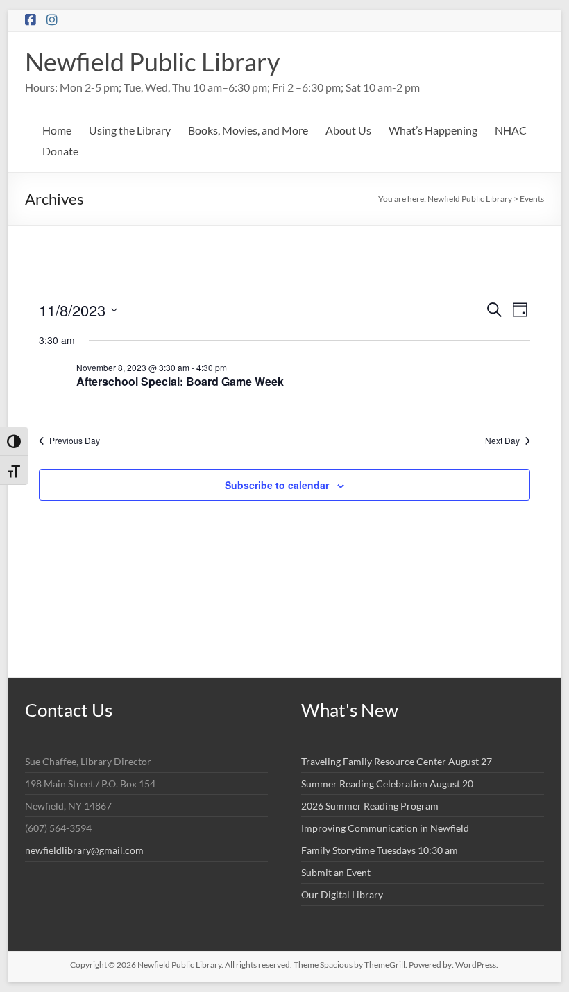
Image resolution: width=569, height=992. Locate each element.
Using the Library (130, 130)
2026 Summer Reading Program (370, 806)
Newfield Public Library (152, 61)
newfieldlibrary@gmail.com (84, 850)
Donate (60, 150)
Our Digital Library (342, 894)
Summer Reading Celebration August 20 (387, 783)
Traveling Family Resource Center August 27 (396, 761)
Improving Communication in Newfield (385, 828)
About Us (348, 130)
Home (56, 130)
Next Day (502, 440)
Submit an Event (336, 872)
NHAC (511, 130)
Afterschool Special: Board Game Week (180, 381)
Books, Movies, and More (248, 130)
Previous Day (74, 440)
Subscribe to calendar (277, 485)
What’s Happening (433, 130)
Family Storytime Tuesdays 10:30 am (379, 850)
